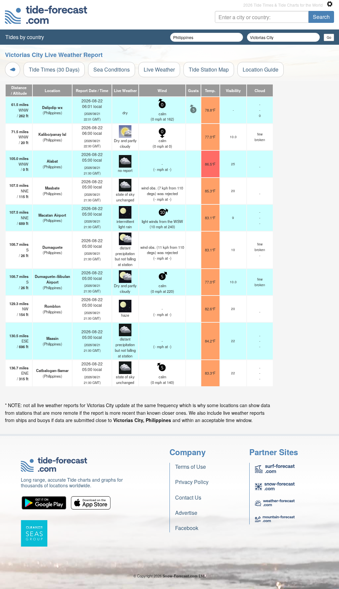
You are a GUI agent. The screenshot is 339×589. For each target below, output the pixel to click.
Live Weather (159, 69)
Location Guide (260, 69)
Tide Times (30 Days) (54, 69)
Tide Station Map (209, 69)
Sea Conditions (111, 69)
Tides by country (24, 37)
